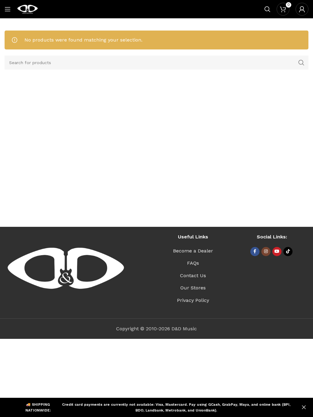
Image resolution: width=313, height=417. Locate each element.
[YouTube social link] (277, 251)
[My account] (302, 9)
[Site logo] (27, 9)
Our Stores (193, 288)
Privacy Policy (193, 300)
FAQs (193, 263)
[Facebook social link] (255, 251)
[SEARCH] (301, 63)
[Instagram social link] (266, 251)
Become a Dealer (193, 251)
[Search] (267, 9)
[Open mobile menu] (8, 9)
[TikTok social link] (288, 251)
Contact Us (193, 275)
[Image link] (66, 268)
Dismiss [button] (304, 407)
